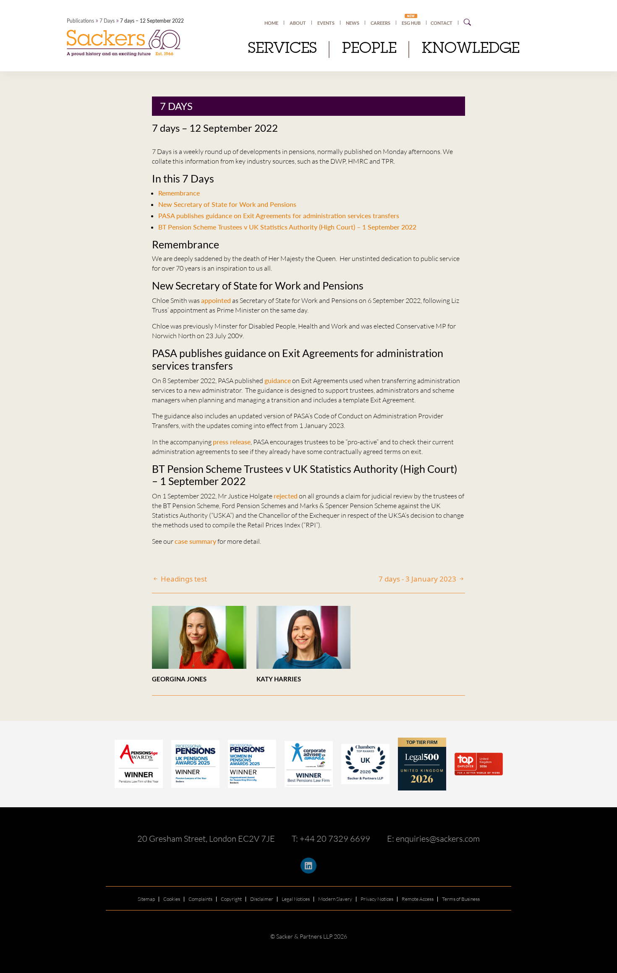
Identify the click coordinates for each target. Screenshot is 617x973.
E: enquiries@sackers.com (433, 838)
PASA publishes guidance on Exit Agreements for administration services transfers (278, 215)
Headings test (183, 579)
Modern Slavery (335, 899)
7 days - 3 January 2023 (418, 579)
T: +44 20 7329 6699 (331, 838)
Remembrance (179, 193)
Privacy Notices (377, 899)
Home (271, 23)
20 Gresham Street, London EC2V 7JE (206, 838)
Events (326, 23)
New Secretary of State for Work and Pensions (227, 204)
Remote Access (418, 899)
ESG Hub (411, 23)
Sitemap (146, 899)
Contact (441, 23)
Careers (380, 23)
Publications (80, 21)
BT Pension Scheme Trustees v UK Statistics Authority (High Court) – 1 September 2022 (287, 227)
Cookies (171, 899)
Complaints (200, 899)
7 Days (107, 21)
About (298, 23)
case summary (195, 541)
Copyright (231, 899)
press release (232, 442)
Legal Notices (296, 899)
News (352, 23)
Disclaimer (261, 899)
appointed (216, 300)
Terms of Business (461, 899)
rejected (286, 496)
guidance (277, 380)
